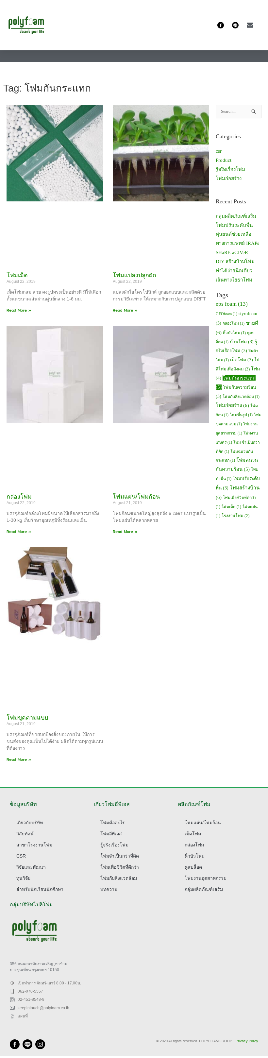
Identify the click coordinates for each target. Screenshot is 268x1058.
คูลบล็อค (193, 867)
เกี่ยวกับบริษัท (29, 822)
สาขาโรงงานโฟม (34, 844)
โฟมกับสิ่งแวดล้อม (241, 396)
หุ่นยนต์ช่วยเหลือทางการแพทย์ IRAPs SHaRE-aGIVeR (237, 243)
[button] (259, 25)
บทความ (108, 889)
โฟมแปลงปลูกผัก (134, 275)
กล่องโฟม (19, 496)
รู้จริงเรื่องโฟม (230, 169)
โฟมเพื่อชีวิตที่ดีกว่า (119, 867)
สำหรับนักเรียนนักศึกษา (39, 889)
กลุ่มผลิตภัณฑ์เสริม (236, 216)
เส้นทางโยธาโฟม (234, 279)
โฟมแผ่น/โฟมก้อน (136, 496)
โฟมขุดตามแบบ (27, 717)
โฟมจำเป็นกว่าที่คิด (119, 856)
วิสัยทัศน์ (25, 833)
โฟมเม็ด (17, 275)
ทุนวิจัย (23, 878)
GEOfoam (226, 314)
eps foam (232, 304)
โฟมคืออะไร (112, 822)
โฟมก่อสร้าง (229, 178)
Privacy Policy (247, 1041)
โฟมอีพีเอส (111, 833)
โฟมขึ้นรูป (241, 415)
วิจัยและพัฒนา (31, 867)
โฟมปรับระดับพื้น (234, 225)
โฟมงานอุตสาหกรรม (205, 878)
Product (223, 160)
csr (219, 151)
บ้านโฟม (242, 341)
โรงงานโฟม (235, 515)
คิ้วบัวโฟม (234, 333)
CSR (21, 856)
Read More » (19, 310)
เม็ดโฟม (241, 359)
